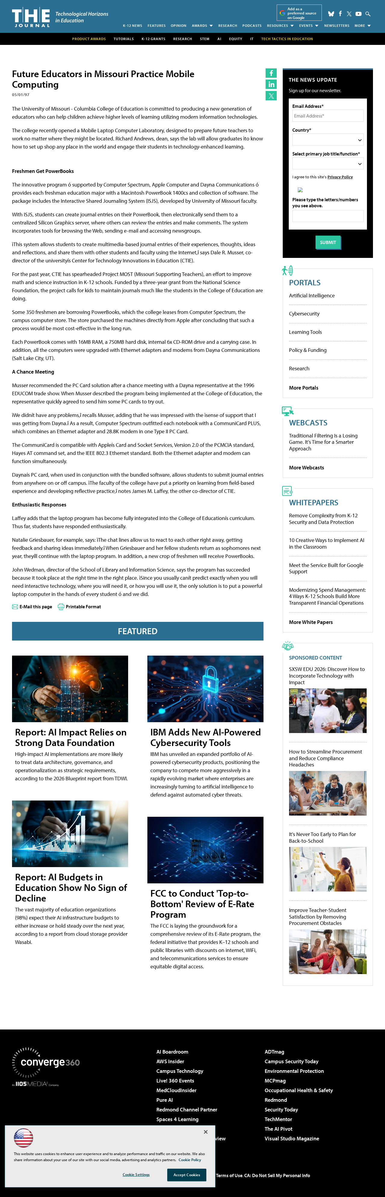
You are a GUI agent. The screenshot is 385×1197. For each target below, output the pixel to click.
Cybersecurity (304, 313)
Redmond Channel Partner (186, 1109)
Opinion (178, 25)
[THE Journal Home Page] (60, 17)
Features (157, 25)
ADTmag (274, 1051)
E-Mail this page (36, 606)
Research (227, 25)
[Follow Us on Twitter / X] (349, 13)
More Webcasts (306, 467)
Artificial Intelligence (312, 295)
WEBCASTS (308, 422)
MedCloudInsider (176, 1090)
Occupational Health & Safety (299, 1090)
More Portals (304, 387)
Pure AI (164, 1099)
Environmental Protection (294, 1070)
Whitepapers (313, 502)
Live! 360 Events (175, 1080)
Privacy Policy (340, 177)
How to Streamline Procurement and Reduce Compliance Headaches (325, 758)
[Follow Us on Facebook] (340, 13)
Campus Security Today (292, 1061)
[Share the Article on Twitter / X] (271, 95)
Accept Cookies (187, 1174)
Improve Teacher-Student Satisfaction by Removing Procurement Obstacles (317, 916)
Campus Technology (179, 1070)
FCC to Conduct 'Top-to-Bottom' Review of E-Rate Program (202, 903)
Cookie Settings (136, 1174)
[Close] (205, 1132)
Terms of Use (229, 1175)
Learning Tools (305, 331)
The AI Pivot (278, 1128)
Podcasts (252, 25)
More (360, 25)
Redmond (276, 1099)
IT (252, 38)
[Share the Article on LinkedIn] (271, 84)
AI (219, 38)
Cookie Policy (190, 1159)
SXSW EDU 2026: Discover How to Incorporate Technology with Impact (327, 675)
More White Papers (311, 622)
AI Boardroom (172, 1051)
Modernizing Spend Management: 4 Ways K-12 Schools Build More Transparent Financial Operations (327, 596)
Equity (235, 38)
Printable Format (83, 606)
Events (306, 25)
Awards (199, 25)
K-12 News (132, 25)
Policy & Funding (308, 349)
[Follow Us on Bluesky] (331, 14)
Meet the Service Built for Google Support (326, 568)
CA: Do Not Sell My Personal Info (277, 1175)
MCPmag (275, 1080)
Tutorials (124, 38)
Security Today (281, 1109)
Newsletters (337, 25)
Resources (277, 25)
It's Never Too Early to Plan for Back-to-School (322, 837)
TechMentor (278, 1119)
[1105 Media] (48, 1117)
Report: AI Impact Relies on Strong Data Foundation (71, 737)
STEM (205, 38)
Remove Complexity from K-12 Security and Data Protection (323, 518)
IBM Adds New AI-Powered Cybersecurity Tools (205, 737)
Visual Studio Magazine (292, 1138)
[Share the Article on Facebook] (271, 73)
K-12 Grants (153, 38)
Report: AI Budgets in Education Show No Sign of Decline (71, 887)
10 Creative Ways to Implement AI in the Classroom (326, 543)
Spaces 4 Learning (177, 1119)
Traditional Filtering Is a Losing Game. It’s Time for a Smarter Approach (323, 442)
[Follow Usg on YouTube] (359, 14)
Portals (305, 282)
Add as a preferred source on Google (302, 13)
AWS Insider (170, 1061)
